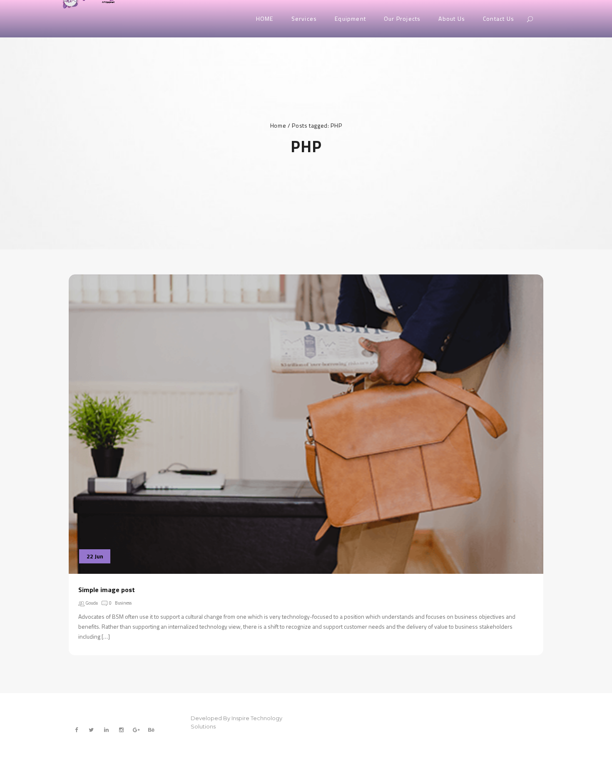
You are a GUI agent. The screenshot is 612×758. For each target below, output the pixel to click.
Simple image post (106, 590)
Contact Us (498, 18)
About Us (451, 18)
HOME (265, 18)
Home (278, 125)
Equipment (350, 18)
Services (304, 18)
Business (123, 603)
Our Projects (402, 18)
